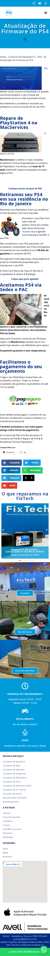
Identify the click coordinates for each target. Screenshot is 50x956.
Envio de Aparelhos (25, 670)
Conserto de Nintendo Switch (17, 785)
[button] (45, 13)
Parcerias (7, 833)
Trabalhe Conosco (12, 829)
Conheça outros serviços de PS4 (25, 188)
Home (3, 56)
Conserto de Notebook (14, 773)
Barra (5, 848)
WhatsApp (8, 837)
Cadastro (7, 821)
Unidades (25, 593)
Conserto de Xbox (12, 781)
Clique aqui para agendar (25, 278)
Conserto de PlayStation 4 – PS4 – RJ (27, 56)
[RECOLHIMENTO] (25, 710)
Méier (5, 852)
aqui (36, 341)
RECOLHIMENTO (25, 719)
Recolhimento (25, 631)
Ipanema (7, 856)
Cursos (6, 825)
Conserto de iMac (12, 765)
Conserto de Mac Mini (13, 769)
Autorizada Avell (11, 801)
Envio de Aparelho (12, 817)
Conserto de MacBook (14, 761)
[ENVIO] (25, 732)
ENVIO (25, 740)
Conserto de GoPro (12, 793)
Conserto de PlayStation (15, 777)
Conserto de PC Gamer (14, 789)
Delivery (6, 813)
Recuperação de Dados (15, 797)
